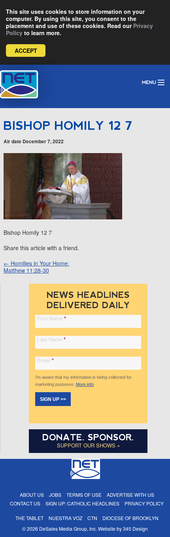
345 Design (135, 528)
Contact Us (25, 503)
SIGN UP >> (53, 399)
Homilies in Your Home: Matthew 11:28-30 (36, 266)
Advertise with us (130, 494)
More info (85, 384)
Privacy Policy (144, 503)
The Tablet (29, 518)
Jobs (55, 494)
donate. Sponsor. (88, 437)
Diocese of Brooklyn (130, 518)
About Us (32, 494)
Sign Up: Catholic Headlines (82, 503)
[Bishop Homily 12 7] (63, 217)
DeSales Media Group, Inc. (68, 528)
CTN (92, 518)
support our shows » (88, 445)
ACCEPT (26, 50)
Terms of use (84, 494)
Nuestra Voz (65, 518)
